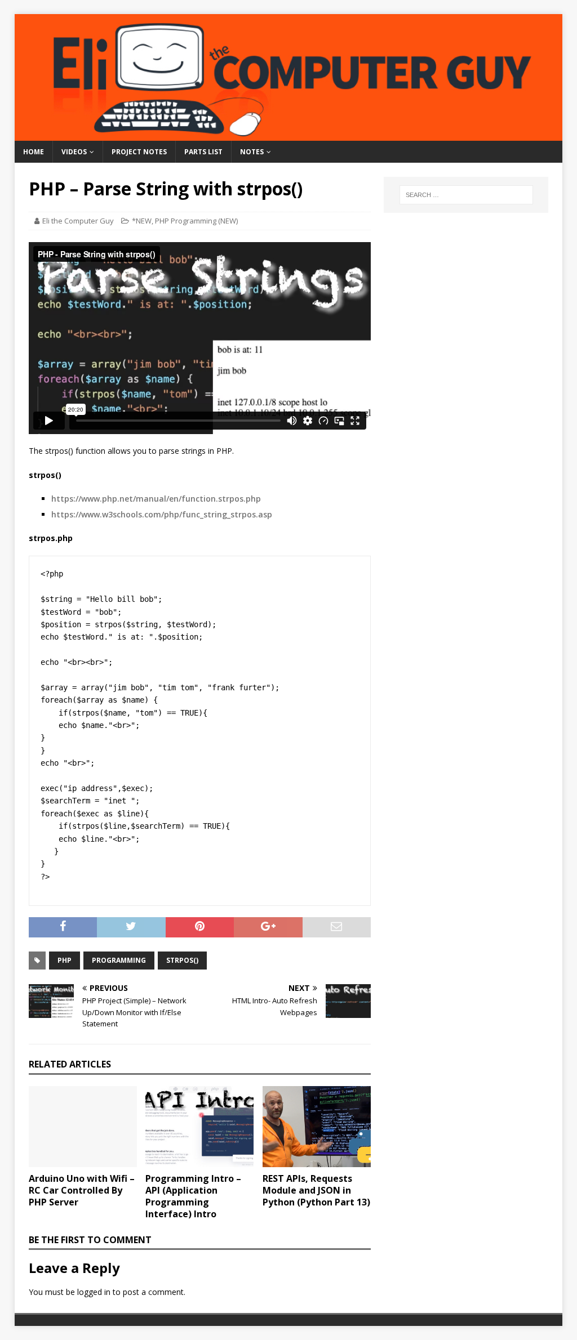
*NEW (142, 221)
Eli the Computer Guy (78, 221)
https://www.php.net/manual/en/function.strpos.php (156, 498)
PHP (64, 960)
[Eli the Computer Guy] (289, 134)
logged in (93, 1292)
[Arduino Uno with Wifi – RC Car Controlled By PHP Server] (83, 1127)
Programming (119, 960)
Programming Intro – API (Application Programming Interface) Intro (193, 1196)
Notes (252, 152)
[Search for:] (466, 194)
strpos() (182, 960)
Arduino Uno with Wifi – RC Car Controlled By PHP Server (82, 1190)
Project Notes (139, 152)
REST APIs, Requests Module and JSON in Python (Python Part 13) (316, 1190)
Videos (74, 152)
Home (33, 152)
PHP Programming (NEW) (196, 221)
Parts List (203, 152)
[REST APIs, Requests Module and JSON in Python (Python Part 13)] (317, 1127)
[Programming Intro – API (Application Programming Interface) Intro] (199, 1127)
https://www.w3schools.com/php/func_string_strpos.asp (161, 514)
